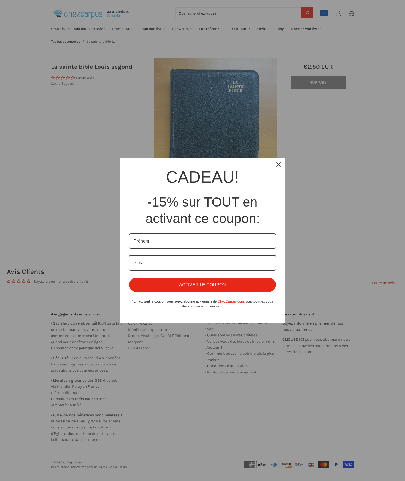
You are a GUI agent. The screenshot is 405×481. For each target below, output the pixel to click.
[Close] (278, 164)
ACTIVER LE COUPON (202, 284)
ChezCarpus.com (231, 301)
